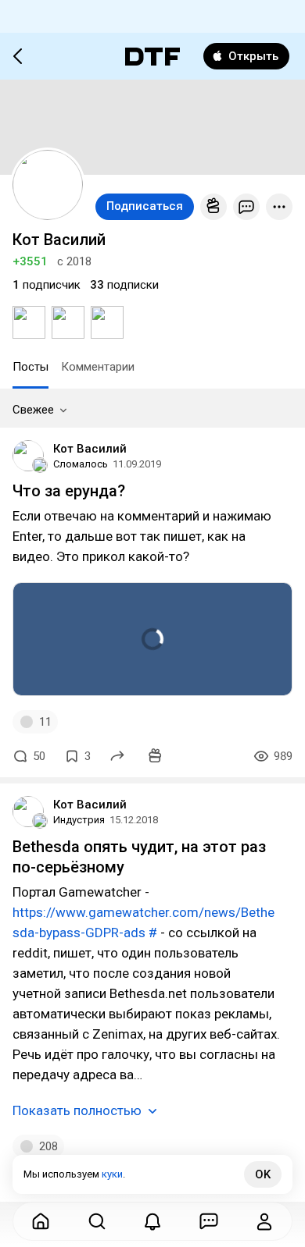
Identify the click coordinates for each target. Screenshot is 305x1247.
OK (263, 1174)
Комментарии (98, 367)
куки (112, 1174)
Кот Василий (90, 449)
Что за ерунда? (69, 490)
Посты (30, 367)
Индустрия (79, 820)
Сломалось (80, 464)
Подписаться (144, 206)
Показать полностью (77, 1110)
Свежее (33, 410)
